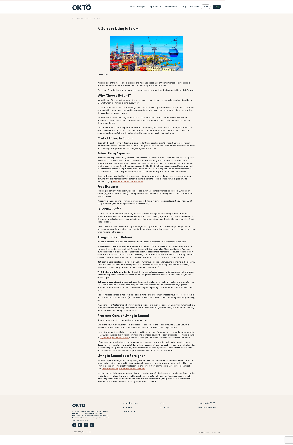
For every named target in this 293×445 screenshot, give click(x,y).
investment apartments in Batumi (127, 181)
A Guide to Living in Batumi (88, 18)
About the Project (138, 6)
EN (204, 6)
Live (215, 6)
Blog (184, 6)
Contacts (194, 6)
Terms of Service (202, 432)
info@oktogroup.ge (207, 407)
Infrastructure (171, 6)
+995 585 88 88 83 (206, 403)
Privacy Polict (216, 432)
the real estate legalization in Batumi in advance (123, 368)
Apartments (155, 6)
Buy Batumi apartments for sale (114, 337)
